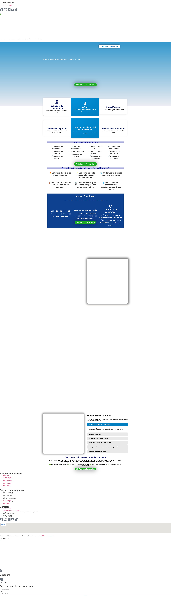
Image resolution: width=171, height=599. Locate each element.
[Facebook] (1, 9)
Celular (2, 591)
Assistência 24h (28, 38)
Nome (1, 587)
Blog (35, 38)
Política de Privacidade (48, 535)
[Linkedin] (9, 9)
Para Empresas (20, 38)
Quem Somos (4, 38)
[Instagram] (5, 9)
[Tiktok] (16, 9)
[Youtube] (12, 9)
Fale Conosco (41, 38)
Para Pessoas (12, 38)
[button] (107, 424)
